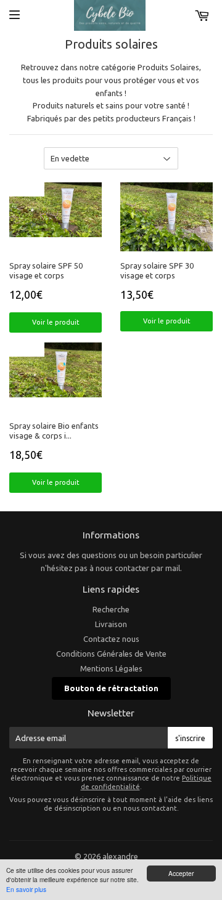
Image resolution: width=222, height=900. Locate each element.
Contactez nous (111, 638)
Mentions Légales (111, 668)
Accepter (181, 873)
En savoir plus (26, 889)
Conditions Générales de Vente (111, 653)
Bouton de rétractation (111, 688)
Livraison (111, 624)
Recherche (111, 609)
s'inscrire (190, 738)
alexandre (120, 856)
